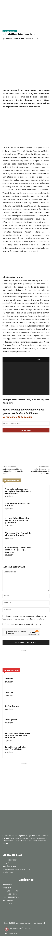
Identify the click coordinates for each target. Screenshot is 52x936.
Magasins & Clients (10, 31)
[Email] (36, 44)
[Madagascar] (38, 723)
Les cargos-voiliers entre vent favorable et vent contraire (17, 735)
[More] (48, 44)
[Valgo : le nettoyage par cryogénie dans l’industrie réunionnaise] (41, 493)
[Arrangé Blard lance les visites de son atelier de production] (41, 522)
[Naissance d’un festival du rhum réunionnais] (41, 537)
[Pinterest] (24, 44)
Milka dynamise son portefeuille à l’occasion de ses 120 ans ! (39, 471)
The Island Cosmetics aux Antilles (18, 505)
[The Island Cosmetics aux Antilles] (41, 507)
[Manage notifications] (7, 929)
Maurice (9, 692)
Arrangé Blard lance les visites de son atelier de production (17, 520)
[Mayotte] (38, 682)
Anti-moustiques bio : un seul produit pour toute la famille (13, 471)
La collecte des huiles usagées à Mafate (15, 748)
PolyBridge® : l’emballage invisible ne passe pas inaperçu (18, 550)
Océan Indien (12, 706)
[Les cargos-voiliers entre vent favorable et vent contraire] (38, 737)
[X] (18, 44)
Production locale (11, 480)
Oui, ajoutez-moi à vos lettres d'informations (22, 624)
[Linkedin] (30, 44)
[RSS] (30, 848)
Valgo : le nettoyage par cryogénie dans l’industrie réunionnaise (18, 491)
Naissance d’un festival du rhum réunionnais (18, 534)
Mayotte (9, 679)
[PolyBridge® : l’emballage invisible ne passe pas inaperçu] (41, 551)
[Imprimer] (42, 44)
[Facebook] (13, 44)
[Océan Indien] (38, 710)
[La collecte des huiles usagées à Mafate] (38, 751)
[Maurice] (38, 696)
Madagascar (11, 720)
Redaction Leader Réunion (14, 39)
